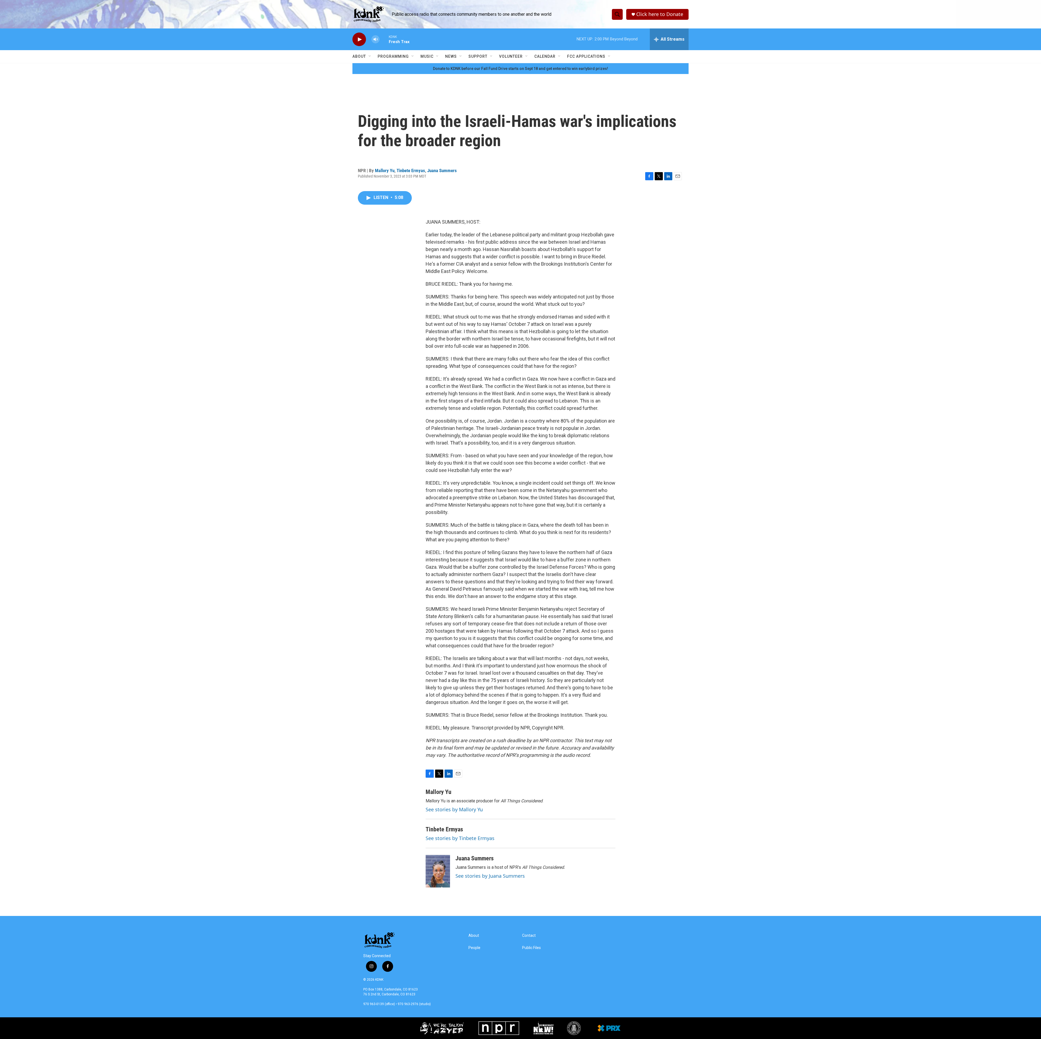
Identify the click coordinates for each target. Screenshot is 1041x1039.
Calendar (544, 56)
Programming (393, 56)
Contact (529, 936)
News (451, 56)
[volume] (375, 39)
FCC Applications (586, 56)
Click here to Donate (659, 14)
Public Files (531, 948)
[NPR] (498, 1028)
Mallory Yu (384, 170)
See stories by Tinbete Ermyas (460, 838)
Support (477, 56)
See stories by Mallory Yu (454, 809)
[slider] (384, 39)
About (359, 56)
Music (426, 56)
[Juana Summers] (438, 871)
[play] (359, 39)
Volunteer (511, 56)
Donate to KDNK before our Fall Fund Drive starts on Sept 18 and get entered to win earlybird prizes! (520, 68)
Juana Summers (442, 170)
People (474, 948)
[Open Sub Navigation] (370, 56)
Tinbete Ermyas (411, 170)
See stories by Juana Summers (490, 876)
